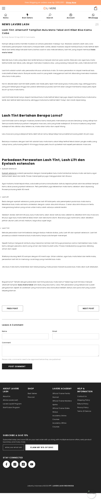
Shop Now (71, 2)
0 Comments (29, 37)
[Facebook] (6, 464)
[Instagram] (14, 464)
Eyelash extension (9, 173)
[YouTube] (31, 464)
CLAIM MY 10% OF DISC (41, 447)
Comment (6, 342)
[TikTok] (23, 464)
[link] (49, 16)
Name (4, 331)
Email (54, 331)
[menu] (3, 8)
